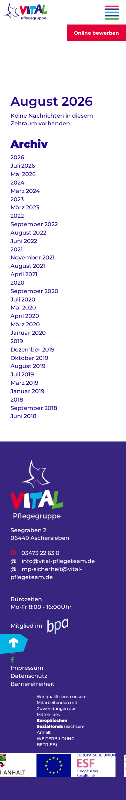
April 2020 (24, 316)
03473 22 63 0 (40, 553)
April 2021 (23, 274)
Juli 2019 (22, 374)
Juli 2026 (22, 165)
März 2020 (25, 324)
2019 (16, 341)
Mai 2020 (23, 307)
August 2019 (28, 366)
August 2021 (27, 266)
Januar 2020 (28, 332)
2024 (17, 182)
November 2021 (32, 257)
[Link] (12, 659)
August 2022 (28, 232)
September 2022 (34, 224)
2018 (16, 399)
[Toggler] (112, 13)
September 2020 (34, 291)
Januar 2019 (27, 391)
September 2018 (33, 408)
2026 (17, 157)
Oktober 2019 (29, 358)
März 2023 (24, 207)
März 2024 (25, 191)
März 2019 (24, 383)
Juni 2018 (23, 416)
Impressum (26, 668)
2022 (17, 216)
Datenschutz (28, 676)
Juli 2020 (22, 299)
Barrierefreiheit (32, 684)
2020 (17, 282)
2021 (16, 249)
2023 (17, 199)
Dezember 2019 (32, 349)
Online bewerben (96, 33)
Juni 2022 (23, 241)
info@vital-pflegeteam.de (58, 561)
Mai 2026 (23, 174)
